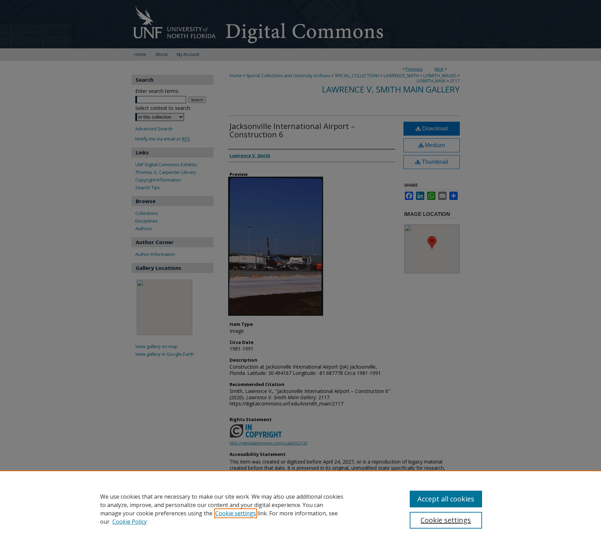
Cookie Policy (129, 521)
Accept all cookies (445, 499)
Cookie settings (235, 513)
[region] (300, 508)
